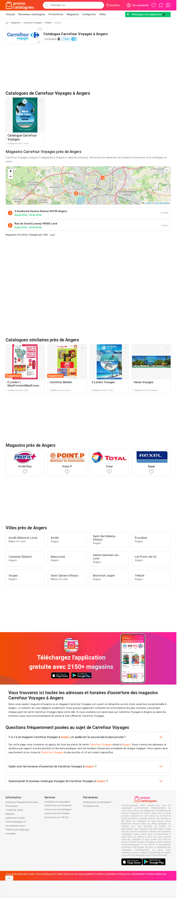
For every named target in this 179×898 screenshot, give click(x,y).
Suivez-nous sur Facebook (57, 805)
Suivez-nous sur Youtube (57, 813)
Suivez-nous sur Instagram (57, 809)
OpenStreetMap (162, 202)
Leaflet (147, 202)
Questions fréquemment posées (22, 802)
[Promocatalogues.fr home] (20, 5)
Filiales (48, 23)
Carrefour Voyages (33, 23)
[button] (102, 177)
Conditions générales (105, 874)
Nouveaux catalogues (31, 14)
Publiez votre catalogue (17, 829)
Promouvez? (12, 806)
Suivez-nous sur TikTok (56, 817)
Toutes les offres (14, 810)
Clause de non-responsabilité (78, 874)
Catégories (89, 14)
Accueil (10, 14)
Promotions (56, 14)
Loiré (52, 234)
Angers (65, 737)
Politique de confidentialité (131, 874)
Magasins (73, 14)
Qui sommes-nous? (15, 825)
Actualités (11, 833)
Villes (102, 14)
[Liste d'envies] (168, 5)
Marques (10, 814)
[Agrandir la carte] (166, 170)
